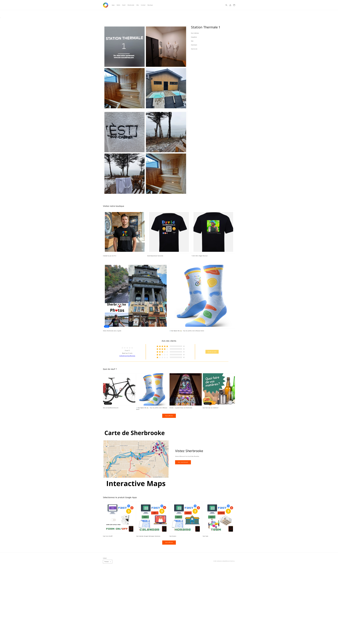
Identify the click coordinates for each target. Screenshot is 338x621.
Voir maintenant (183, 462)
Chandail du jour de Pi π (109, 256)
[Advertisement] (53, 594)
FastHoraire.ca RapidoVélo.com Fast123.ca (226, 561)
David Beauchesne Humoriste (155, 256)
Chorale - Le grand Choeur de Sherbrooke (180, 408)
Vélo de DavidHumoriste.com (110, 408)
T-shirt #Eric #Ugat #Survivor (200, 256)
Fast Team (205, 536)
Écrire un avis (212, 352)
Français (106, 561)
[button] (226, 5)
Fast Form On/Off (108, 536)
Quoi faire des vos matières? (210, 408)
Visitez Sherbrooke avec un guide (112, 331)
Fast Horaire (172, 536)
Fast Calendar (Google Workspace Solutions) (148, 536)
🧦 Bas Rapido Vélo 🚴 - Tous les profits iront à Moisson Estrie (186, 331)
